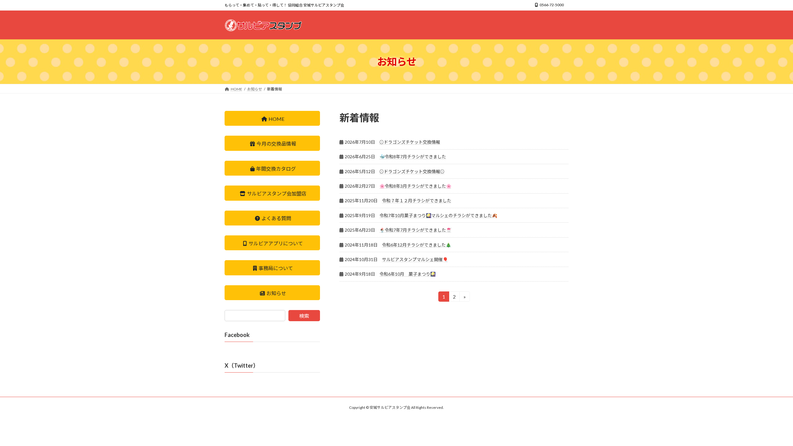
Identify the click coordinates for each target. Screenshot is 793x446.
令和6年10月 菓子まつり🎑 (407, 274)
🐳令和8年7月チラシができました (412, 156)
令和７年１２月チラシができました (416, 200)
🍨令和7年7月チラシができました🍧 (415, 230)
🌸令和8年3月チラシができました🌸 (415, 186)
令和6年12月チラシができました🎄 (416, 244)
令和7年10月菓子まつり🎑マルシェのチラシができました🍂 (438, 215)
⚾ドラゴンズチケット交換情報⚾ (412, 171)
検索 (304, 316)
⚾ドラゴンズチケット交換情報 (409, 142)
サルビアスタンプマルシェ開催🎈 (415, 259)
